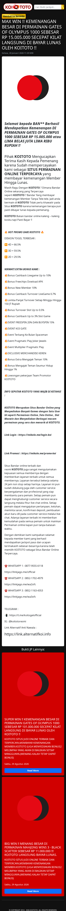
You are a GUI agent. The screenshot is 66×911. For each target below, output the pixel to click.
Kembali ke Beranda (13, 16)
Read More (33, 770)
